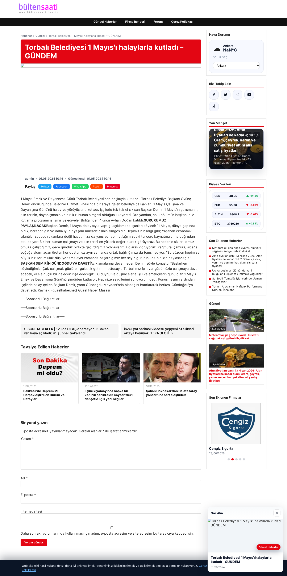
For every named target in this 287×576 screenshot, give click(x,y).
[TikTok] (214, 106)
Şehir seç (220, 57)
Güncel (40, 35)
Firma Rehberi (135, 21)
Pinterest (112, 186)
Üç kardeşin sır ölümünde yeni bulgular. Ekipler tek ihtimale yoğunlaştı (237, 272)
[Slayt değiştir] (229, 459)
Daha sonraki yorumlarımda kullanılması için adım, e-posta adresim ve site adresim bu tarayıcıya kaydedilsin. (107, 533)
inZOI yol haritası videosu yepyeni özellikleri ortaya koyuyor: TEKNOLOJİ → (159, 331)
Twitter (45, 186)
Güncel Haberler (105, 21)
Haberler (26, 35)
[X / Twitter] (225, 95)
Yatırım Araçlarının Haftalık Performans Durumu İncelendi (237, 288)
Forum (158, 21)
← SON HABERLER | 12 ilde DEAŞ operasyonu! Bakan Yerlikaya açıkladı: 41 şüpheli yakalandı (66, 331)
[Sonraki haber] (256, 135)
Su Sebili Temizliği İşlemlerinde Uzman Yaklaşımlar (237, 280)
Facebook (61, 186)
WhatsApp (80, 186)
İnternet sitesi (31, 511)
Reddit (96, 186)
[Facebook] (214, 95)
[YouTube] (249, 95)
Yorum (27, 438)
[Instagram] (237, 95)
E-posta (28, 495)
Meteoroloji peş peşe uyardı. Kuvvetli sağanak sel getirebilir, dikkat (236, 249)
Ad (24, 478)
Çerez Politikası (182, 21)
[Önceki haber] (247, 135)
